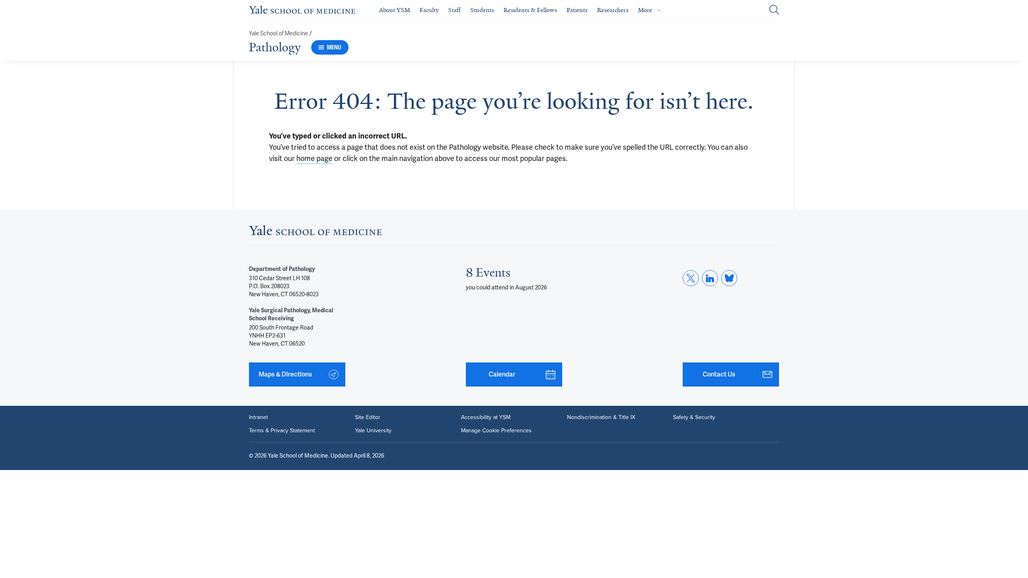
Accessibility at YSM (485, 417)
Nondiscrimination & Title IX (601, 417)
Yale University (373, 430)
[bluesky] (729, 278)
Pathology (275, 47)
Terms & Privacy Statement (282, 430)
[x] (691, 278)
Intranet (258, 417)
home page (314, 158)
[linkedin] (710, 278)
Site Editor (367, 417)
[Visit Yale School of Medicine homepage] (315, 232)
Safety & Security (694, 417)
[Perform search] (774, 10)
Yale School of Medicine (278, 33)
